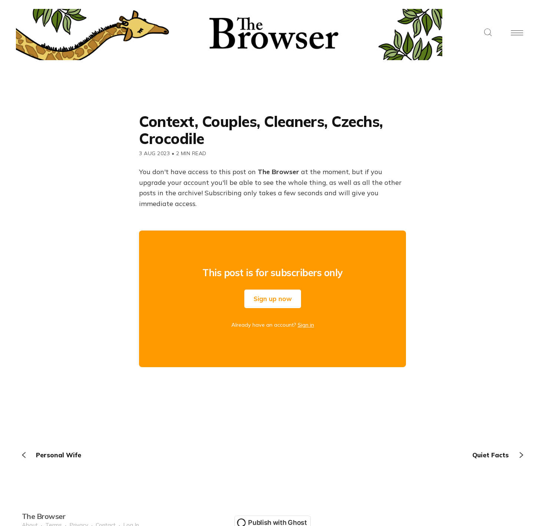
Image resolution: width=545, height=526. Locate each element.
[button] (487, 33)
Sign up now (273, 299)
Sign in (306, 324)
